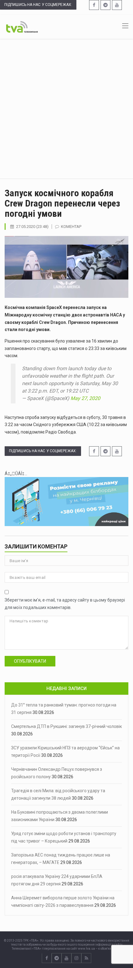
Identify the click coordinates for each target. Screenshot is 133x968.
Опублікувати (30, 661)
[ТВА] (22, 26)
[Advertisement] (66, 108)
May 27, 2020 (85, 398)
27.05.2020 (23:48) (32, 226)
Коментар (71, 226)
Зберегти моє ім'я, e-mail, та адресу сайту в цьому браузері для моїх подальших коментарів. (65, 604)
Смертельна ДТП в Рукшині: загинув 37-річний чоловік (66, 726)
